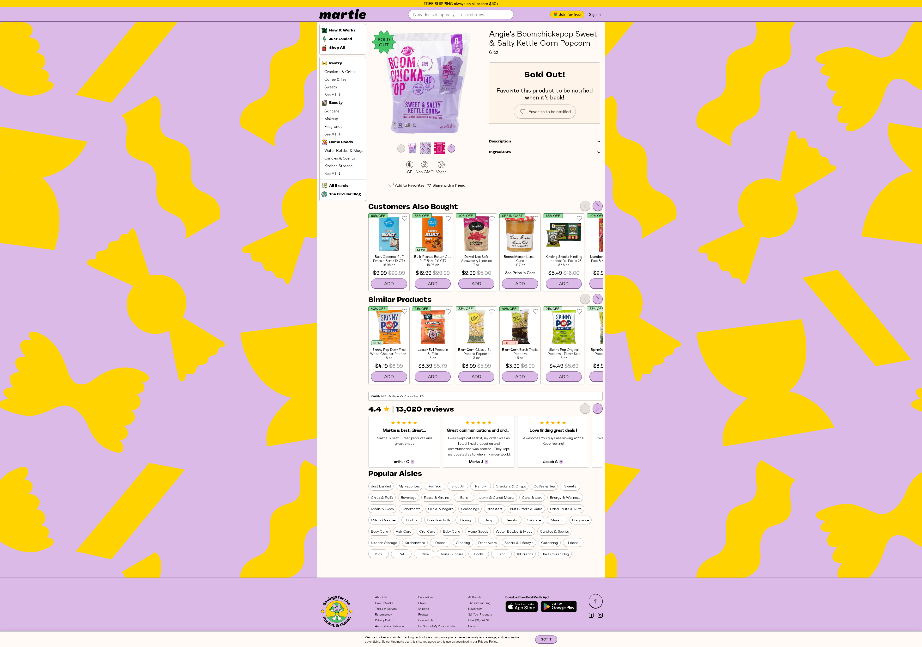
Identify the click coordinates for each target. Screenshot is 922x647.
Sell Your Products (480, 614)
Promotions (425, 597)
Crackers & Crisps (340, 71)
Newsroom (475, 608)
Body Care (379, 531)
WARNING (378, 396)
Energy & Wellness (565, 497)
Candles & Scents (339, 158)
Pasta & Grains (436, 497)
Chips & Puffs (382, 497)
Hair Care (404, 531)
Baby (488, 520)
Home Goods (478, 531)
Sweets (330, 87)
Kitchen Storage (338, 165)
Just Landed (381, 486)
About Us (381, 597)
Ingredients (500, 152)
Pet (401, 554)
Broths (411, 520)
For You (435, 486)
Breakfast (495, 508)
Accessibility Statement (390, 626)
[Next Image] (451, 148)
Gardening (549, 542)
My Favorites (409, 486)
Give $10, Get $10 (479, 620)
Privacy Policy (384, 620)
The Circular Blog (555, 554)
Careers (473, 626)
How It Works (384, 602)
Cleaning (463, 542)
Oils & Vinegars (440, 508)
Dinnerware (487, 542)
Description (500, 141)
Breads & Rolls (438, 520)
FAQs (422, 602)
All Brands (525, 554)
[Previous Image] (401, 148)
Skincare (331, 111)
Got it (546, 639)
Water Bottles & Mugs (343, 150)
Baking (465, 520)
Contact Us (425, 620)
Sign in (595, 14)
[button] (426, 84)
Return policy (383, 614)
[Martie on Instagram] (600, 615)
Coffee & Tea (335, 79)
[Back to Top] (596, 601)
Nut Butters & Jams (526, 508)
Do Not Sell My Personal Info (436, 626)
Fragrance (333, 126)
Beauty (511, 520)
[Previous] (585, 206)
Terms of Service (386, 608)
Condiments (410, 508)
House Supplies (451, 554)
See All (330, 94)
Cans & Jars (532, 497)
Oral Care (427, 531)
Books (479, 554)
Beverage (408, 497)
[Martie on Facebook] (591, 615)
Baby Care (451, 531)
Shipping (423, 608)
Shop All (457, 486)
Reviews (423, 614)
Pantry (480, 486)
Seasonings (470, 508)
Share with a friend (448, 185)
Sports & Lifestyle (519, 542)
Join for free (570, 14)
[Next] (598, 206)
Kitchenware (415, 542)
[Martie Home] (338, 14)
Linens (573, 542)
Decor (440, 542)
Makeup (331, 118)
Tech (501, 554)
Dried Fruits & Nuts (566, 508)
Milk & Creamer (383, 520)
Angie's (502, 33)
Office (424, 554)
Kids (378, 554)
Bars (464, 497)
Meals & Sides (382, 508)
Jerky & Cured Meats (496, 497)
